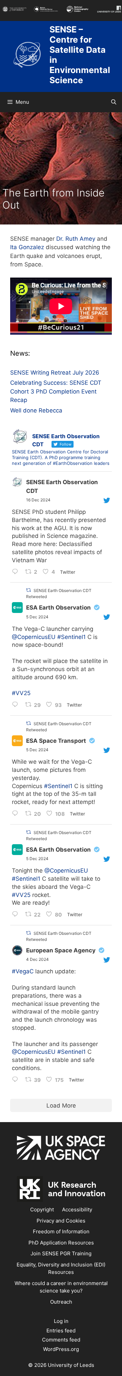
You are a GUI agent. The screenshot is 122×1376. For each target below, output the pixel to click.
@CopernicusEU (34, 637)
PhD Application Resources (61, 1242)
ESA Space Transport (56, 740)
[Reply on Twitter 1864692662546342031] (16, 915)
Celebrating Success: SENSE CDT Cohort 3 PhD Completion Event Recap (55, 391)
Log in (61, 1321)
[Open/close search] (113, 102)
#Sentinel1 (71, 637)
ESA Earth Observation (58, 607)
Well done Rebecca (36, 410)
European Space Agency (61, 950)
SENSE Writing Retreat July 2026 (54, 372)
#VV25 (21, 693)
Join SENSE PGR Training (61, 1253)
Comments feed (61, 1339)
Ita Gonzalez (27, 247)
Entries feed (61, 1330)
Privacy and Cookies (61, 1220)
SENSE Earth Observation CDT (62, 486)
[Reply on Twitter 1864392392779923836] (16, 1080)
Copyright (42, 1209)
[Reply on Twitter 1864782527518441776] (16, 705)
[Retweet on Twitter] (28, 590)
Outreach (61, 1302)
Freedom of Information (61, 1231)
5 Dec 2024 (37, 616)
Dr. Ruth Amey (75, 238)
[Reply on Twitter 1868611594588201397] (16, 572)
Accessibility (77, 1209)
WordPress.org (61, 1349)
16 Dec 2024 (38, 499)
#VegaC (23, 971)
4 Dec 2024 (37, 959)
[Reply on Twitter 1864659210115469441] (16, 814)
